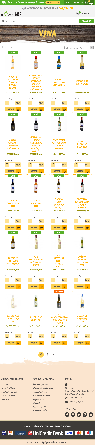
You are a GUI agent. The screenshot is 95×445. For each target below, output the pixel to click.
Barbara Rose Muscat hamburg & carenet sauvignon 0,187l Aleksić (36, 82)
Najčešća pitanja (40, 391)
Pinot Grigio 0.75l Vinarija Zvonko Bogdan (59, 144)
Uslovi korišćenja (8, 388)
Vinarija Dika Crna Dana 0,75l (82, 144)
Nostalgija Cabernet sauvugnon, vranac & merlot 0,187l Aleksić (36, 144)
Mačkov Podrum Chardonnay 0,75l (82, 261)
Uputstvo (5, 399)
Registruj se (78, 2)
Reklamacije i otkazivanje (43, 388)
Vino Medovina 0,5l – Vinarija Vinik (36, 261)
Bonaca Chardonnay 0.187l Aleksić (59, 82)
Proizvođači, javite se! (41, 395)
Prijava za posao (39, 399)
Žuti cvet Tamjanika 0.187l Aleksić (12, 261)
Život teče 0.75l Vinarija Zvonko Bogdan (82, 203)
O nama (4, 384)
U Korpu (11, 109)
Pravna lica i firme (40, 406)
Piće (6, 47)
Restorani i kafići (40, 410)
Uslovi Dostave (53, 2)
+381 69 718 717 (76, 397)
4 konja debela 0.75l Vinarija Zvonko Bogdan (13, 82)
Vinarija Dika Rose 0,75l (36, 203)
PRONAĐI (86, 21)
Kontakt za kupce (8, 395)
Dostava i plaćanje (40, 384)
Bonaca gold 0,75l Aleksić (82, 82)
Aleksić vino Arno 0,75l (36, 319)
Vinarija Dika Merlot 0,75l (13, 203)
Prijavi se (68, 2)
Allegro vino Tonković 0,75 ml (12, 318)
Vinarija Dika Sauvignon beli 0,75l (59, 203)
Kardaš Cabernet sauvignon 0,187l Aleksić (12, 144)
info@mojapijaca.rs (77, 401)
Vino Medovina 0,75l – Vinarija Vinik (59, 261)
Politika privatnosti (9, 391)
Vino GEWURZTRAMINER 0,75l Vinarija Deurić (59, 318)
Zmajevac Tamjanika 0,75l (82, 318)
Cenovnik (36, 402)
